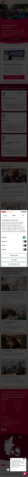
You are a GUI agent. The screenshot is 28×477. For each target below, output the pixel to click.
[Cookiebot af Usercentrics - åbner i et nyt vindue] (21, 212)
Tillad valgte (14, 259)
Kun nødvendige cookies (14, 264)
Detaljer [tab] (14, 215)
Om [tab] (23, 215)
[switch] (25, 241)
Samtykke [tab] (5, 215)
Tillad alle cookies (14, 255)
